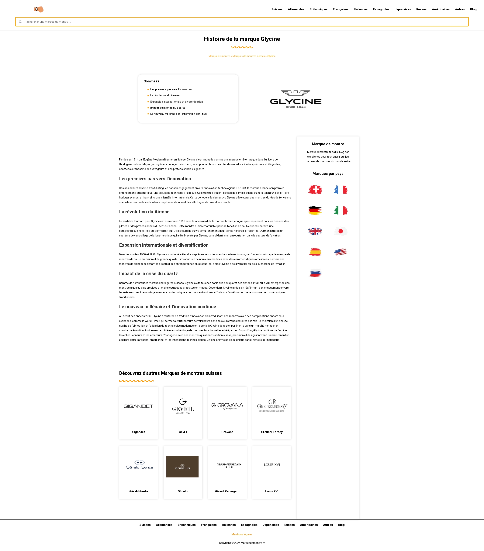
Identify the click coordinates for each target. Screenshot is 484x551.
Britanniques (319, 9)
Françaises (341, 9)
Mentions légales (242, 534)
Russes (421, 9)
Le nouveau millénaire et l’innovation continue (178, 113)
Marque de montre (219, 56)
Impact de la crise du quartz (167, 107)
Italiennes (361, 9)
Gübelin (183, 491)
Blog (473, 9)
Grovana (227, 432)
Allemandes (296, 9)
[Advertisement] (205, 144)
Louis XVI (271, 491)
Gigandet (138, 432)
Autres (460, 9)
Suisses (277, 9)
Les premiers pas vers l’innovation (171, 89)
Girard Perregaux (227, 491)
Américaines (441, 9)
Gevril (183, 432)
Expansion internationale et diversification (176, 101)
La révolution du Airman (165, 95)
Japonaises (403, 9)
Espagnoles (381, 9)
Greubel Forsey (272, 432)
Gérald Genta (138, 491)
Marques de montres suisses (249, 56)
